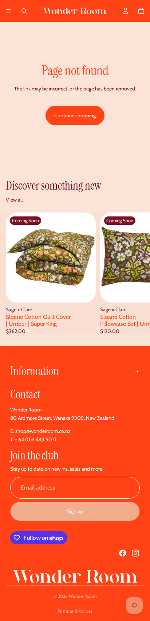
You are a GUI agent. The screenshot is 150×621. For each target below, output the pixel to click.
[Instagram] (135, 553)
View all (14, 199)
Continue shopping (75, 115)
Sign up (75, 511)
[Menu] (8, 11)
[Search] (24, 11)
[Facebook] (122, 553)
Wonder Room (83, 596)
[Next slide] (136, 273)
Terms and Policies (75, 611)
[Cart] (141, 11)
